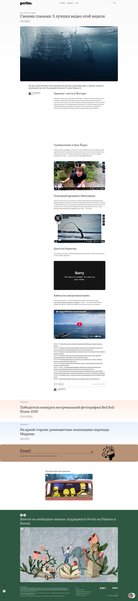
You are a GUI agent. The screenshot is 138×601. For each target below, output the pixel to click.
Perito (21, 12)
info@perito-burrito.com (30, 594)
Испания (27, 439)
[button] (21, 515)
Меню (114, 2)
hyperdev (116, 595)
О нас (76, 3)
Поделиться (4, 586)
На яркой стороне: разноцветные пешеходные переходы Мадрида (64, 432)
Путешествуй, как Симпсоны (57, 471)
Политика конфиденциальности (83, 591)
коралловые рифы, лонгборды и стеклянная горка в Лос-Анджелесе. (80, 379)
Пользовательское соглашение (83, 593)
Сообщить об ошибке (81, 595)
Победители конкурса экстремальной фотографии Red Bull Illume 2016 (67, 410)
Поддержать (70, 3)
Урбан (22, 439)
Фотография (29, 416)
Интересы (62, 3)
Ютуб (22, 21)
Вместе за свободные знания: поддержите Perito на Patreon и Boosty (68, 521)
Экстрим (23, 416)
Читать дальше (23, 402)
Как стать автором (80, 590)
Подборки (33, 12)
